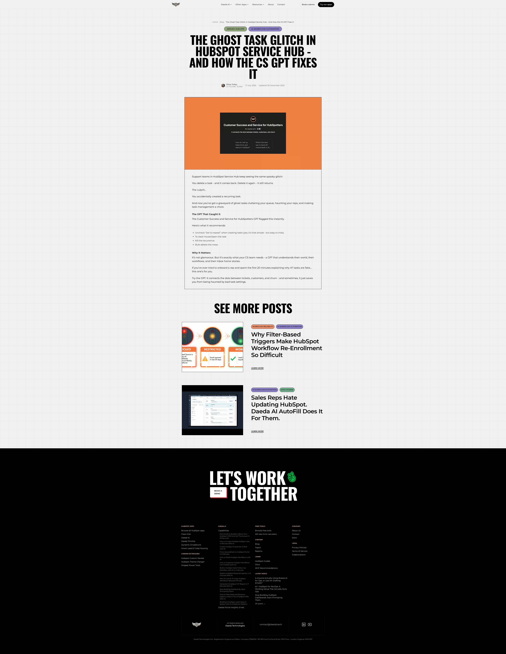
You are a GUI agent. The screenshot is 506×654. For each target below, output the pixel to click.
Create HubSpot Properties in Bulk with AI (233, 548)
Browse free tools (263, 530)
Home (215, 22)
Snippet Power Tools (190, 565)
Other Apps (241, 4)
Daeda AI (225, 4)
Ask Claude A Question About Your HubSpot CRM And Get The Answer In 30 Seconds (235, 536)
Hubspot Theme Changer (193, 562)
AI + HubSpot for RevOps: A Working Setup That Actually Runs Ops (271, 589)
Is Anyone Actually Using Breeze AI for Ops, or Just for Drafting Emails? (271, 580)
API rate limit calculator (266, 534)
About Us (296, 530)
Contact (281, 4)
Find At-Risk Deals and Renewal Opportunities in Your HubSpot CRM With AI (234, 596)
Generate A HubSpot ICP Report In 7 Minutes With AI (234, 585)
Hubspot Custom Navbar (192, 558)
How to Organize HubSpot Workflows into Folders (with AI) (235, 564)
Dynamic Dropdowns (191, 545)
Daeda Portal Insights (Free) (231, 607)
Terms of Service (299, 551)
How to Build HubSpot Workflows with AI (235, 558)
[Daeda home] (176, 4)
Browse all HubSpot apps (193, 530)
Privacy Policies (299, 547)
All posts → (260, 603)
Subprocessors (299, 554)
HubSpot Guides (262, 561)
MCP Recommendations (266, 568)
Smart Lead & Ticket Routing (194, 548)
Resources (257, 4)
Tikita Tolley (231, 84)
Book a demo (308, 4)
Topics (258, 547)
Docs (257, 564)
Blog (222, 22)
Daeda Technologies (235, 626)
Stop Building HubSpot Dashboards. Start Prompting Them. (269, 597)
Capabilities (223, 530)
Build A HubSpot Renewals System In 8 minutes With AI (235, 574)
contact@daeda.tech (271, 624)
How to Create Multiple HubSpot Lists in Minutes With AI (235, 542)
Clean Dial (186, 534)
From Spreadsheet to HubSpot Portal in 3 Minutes (234, 553)
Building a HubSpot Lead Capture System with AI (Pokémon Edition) (233, 603)
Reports (258, 551)
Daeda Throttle (188, 541)
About (271, 4)
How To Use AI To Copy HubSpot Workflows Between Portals (233, 580)
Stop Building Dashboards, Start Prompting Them (232, 590)
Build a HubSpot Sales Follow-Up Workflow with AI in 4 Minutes (233, 569)
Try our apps (326, 4)
